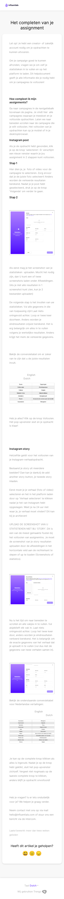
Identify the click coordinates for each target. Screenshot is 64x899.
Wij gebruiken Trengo (29, 891)
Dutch (33, 885)
